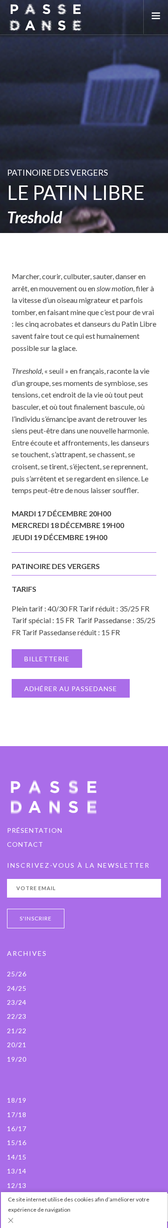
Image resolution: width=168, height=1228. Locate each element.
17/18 (17, 1114)
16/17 (17, 1128)
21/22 (17, 1031)
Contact (25, 844)
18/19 (17, 1100)
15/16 (17, 1142)
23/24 (17, 1002)
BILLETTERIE (47, 659)
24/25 (17, 988)
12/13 (17, 1185)
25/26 (17, 974)
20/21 (17, 1045)
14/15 (17, 1157)
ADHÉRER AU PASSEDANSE (70, 689)
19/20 (17, 1059)
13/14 (17, 1171)
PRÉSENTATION (35, 830)
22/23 (17, 1016)
